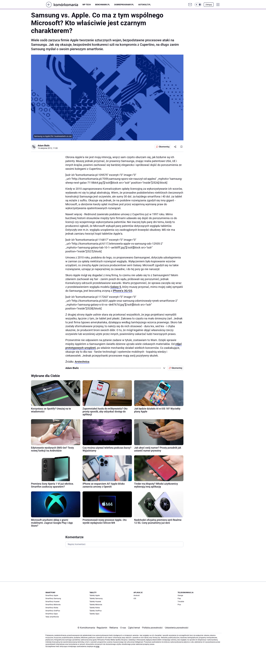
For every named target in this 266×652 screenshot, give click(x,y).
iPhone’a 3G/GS (122, 290)
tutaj (97, 646)
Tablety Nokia (94, 608)
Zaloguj (208, 4)
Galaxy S (115, 287)
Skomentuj (164, 146)
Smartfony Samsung (53, 598)
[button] (198, 4)
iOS (135, 598)
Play (179, 598)
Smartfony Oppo (51, 614)
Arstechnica (82, 361)
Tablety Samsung (96, 598)
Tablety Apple (94, 595)
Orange (180, 595)
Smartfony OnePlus (52, 611)
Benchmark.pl (102, 4)
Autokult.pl (144, 4)
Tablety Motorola (95, 605)
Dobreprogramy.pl (124, 4)
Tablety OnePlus (95, 611)
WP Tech (86, 4)
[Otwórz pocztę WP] (190, 4)
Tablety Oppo (94, 614)
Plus (179, 605)
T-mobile (181, 602)
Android (137, 595)
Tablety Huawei (95, 602)
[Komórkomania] (68, 4)
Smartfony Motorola (53, 605)
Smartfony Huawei (52, 602)
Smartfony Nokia (51, 608)
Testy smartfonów (52, 617)
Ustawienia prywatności (176, 627)
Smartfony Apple (51, 595)
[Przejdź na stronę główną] (49, 6)
